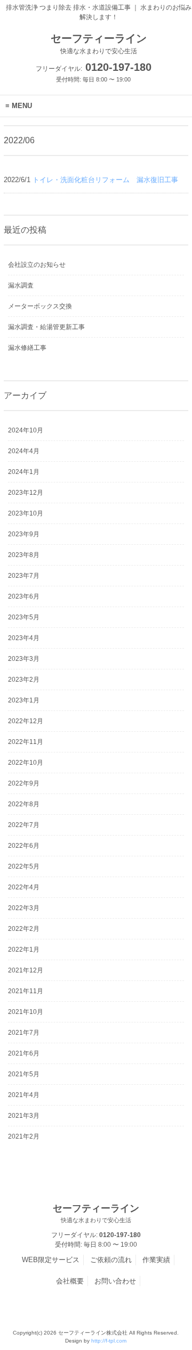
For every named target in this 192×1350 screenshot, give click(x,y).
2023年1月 (23, 700)
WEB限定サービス (50, 1260)
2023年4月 (23, 638)
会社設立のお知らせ (37, 264)
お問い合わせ (115, 1281)
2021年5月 (23, 1074)
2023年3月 (23, 658)
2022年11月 (25, 742)
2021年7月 (23, 1032)
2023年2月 (23, 679)
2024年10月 (25, 430)
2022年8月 (23, 804)
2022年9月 (23, 783)
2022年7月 (23, 825)
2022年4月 (23, 887)
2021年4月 (23, 1095)
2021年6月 (23, 1053)
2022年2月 (23, 928)
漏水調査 (21, 285)
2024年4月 (23, 451)
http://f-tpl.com (108, 1341)
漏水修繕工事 (27, 347)
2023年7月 (23, 575)
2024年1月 (23, 472)
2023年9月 (23, 534)
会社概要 (70, 1281)
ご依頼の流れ (111, 1260)
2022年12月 (25, 721)
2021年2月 (23, 1136)
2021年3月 (23, 1115)
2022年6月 (23, 845)
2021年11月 (25, 991)
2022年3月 (23, 908)
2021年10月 (25, 1012)
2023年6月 (23, 596)
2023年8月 (23, 555)
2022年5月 (23, 866)
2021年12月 (25, 970)
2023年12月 (25, 492)
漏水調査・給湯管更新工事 (46, 327)
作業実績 (156, 1260)
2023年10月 (25, 513)
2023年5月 (23, 617)
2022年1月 (23, 949)
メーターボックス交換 (40, 306)
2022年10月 (25, 762)
